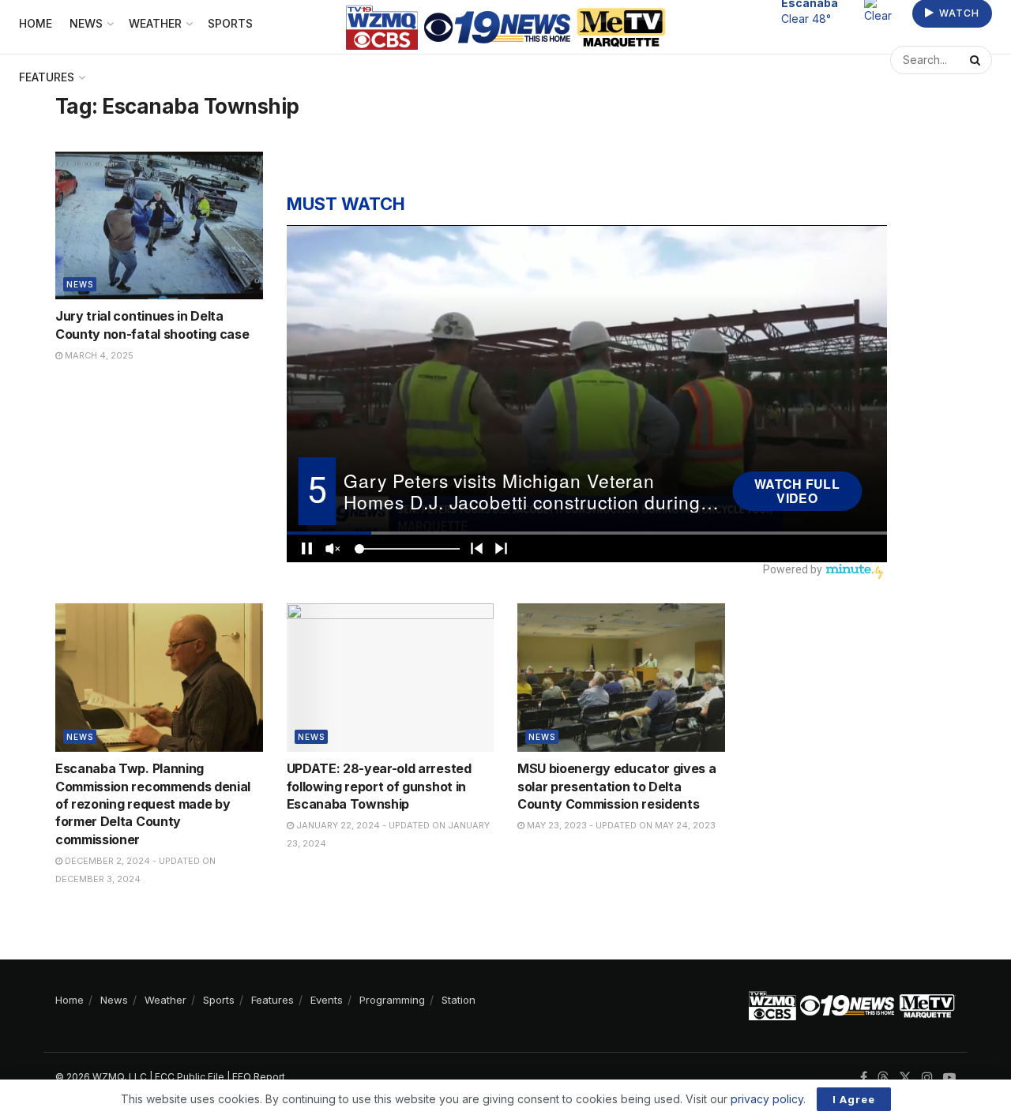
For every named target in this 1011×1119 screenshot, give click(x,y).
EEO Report (258, 1077)
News (79, 284)
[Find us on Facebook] (863, 1077)
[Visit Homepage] (506, 27)
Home (69, 999)
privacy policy (767, 1099)
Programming (392, 999)
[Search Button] (977, 68)
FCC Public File (189, 1077)
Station (458, 999)
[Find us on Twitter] (905, 1077)
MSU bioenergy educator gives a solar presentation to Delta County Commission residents (616, 786)
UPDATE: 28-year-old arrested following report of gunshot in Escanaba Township (379, 786)
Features (46, 77)
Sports (219, 999)
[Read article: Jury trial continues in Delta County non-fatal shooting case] (159, 226)
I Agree (853, 1099)
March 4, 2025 (97, 355)
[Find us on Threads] (883, 1078)
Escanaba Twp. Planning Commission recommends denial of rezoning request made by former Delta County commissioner (152, 803)
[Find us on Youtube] (949, 1077)
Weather (165, 999)
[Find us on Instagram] (927, 1077)
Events (326, 999)
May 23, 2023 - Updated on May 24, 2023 (620, 825)
